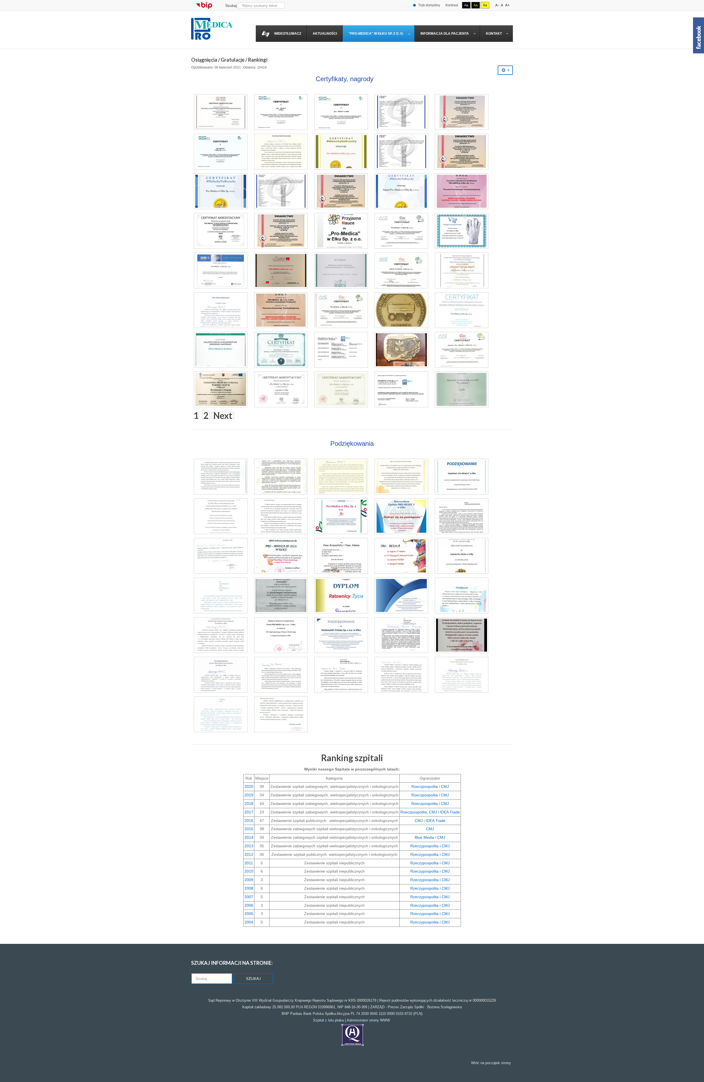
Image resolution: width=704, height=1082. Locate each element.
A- (497, 5)
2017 (248, 812)
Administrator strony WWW (368, 1020)
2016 (248, 820)
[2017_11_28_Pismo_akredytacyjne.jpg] (401, 635)
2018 (248, 803)
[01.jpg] (401, 310)
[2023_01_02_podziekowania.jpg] (461, 516)
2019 (248, 795)
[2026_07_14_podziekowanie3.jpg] (221, 476)
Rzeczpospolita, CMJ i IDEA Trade (430, 812)
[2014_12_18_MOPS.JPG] (281, 714)
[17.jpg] (461, 231)
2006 (248, 905)
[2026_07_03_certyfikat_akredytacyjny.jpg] (221, 112)
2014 (248, 837)
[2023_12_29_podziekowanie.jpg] (281, 516)
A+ (507, 5)
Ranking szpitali (352, 758)
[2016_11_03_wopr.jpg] (341, 595)
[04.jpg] (461, 389)
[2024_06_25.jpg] (341, 191)
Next (222, 415)
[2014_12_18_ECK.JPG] (221, 556)
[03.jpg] (401, 350)
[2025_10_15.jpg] (281, 152)
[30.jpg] (281, 389)
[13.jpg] (341, 350)
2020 (248, 786)
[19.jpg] (401, 270)
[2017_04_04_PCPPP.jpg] (461, 595)
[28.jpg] (341, 389)
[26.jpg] (401, 231)
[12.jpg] (401, 389)
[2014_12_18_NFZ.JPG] (221, 635)
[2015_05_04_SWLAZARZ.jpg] (461, 556)
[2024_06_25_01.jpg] (281, 191)
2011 (248, 863)
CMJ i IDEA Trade (430, 820)
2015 (248, 829)
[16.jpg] (341, 310)
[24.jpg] (221, 270)
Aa (466, 5)
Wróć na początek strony (491, 1063)
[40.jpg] (281, 310)
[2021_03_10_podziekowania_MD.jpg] (341, 635)
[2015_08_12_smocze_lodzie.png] (401, 556)
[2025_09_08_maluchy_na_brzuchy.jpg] (341, 152)
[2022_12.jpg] (281, 231)
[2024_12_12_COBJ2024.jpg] (401, 152)
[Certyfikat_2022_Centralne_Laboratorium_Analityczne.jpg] (461, 191)
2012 (248, 854)
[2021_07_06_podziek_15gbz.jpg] (281, 595)
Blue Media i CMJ (430, 837)
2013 (248, 846)
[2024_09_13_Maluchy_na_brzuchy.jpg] (221, 191)
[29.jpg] (281, 350)
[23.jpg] (461, 310)
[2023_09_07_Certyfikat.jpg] (401, 191)
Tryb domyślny (428, 5)
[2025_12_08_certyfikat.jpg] (461, 112)
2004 (248, 922)
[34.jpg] (221, 350)
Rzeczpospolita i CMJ (430, 786)
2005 (248, 913)
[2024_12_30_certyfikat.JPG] (281, 112)
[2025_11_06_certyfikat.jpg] (221, 152)
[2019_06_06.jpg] (281, 635)
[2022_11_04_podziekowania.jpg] (341, 556)
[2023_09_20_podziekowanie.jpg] (401, 516)
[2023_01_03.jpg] (221, 231)
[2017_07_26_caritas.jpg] (281, 556)
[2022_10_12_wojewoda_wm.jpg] (401, 675)
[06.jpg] (341, 270)
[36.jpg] (461, 270)
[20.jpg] (221, 310)
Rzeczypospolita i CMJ (430, 846)
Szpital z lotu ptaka (328, 1020)
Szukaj (231, 5)
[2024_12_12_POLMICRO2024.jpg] (461, 152)
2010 (248, 871)
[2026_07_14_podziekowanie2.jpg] (281, 476)
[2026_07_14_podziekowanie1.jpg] (341, 476)
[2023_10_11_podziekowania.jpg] (341, 516)
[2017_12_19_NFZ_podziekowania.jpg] (221, 675)
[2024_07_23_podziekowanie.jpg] (461, 476)
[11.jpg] (461, 350)
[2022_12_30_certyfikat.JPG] (341, 112)
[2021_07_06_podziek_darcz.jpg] (401, 595)
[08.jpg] (281, 270)
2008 (248, 888)
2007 (248, 897)
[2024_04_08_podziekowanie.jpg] (221, 516)
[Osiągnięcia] (353, 1034)
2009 (248, 880)
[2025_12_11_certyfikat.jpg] (401, 112)
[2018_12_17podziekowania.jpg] (461, 675)
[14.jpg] (221, 389)
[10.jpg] (341, 231)
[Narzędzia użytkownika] (505, 70)
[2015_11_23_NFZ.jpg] (221, 595)
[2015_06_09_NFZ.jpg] (221, 714)
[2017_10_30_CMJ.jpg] (281, 675)
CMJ (430, 829)
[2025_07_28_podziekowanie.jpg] (401, 476)
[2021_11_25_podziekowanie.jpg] (461, 635)
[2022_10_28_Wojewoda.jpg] (341, 675)
